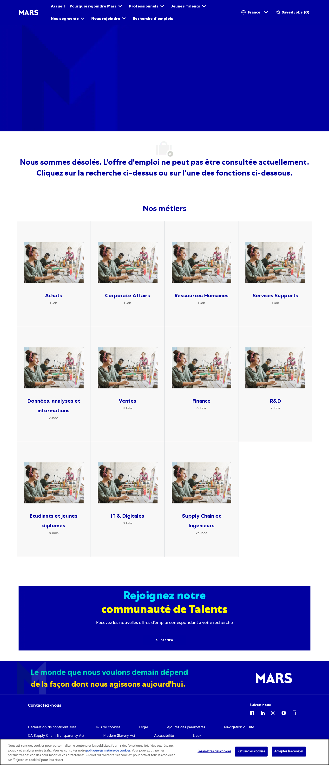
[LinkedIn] (262, 712)
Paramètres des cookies (214, 751)
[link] (44, 705)
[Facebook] (252, 712)
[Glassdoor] (294, 712)
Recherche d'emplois (153, 18)
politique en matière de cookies (108, 750)
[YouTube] (284, 712)
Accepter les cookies (288, 751)
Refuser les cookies (251, 751)
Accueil (58, 6)
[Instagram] (273, 712)
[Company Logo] (29, 12)
